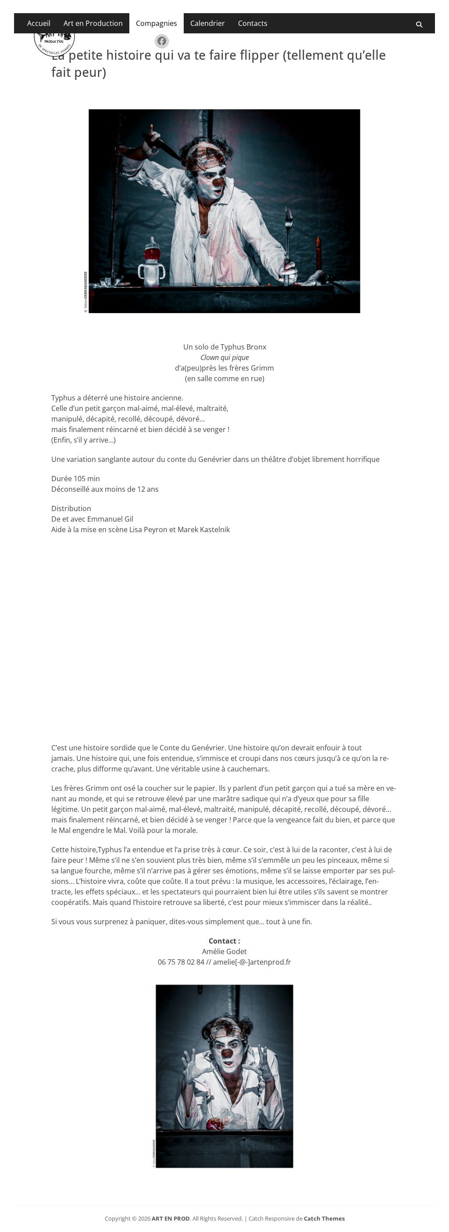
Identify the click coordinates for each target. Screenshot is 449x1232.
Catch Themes (324, 1218)
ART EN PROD (171, 1218)
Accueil (38, 23)
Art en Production (93, 23)
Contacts (252, 23)
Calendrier (207, 23)
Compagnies (156, 23)
